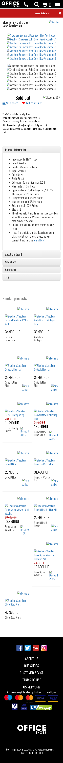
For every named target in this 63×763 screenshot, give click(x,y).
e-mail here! (39, 240)
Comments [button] (10, 269)
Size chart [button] (10, 262)
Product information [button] (15, 149)
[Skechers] (56, 20)
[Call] (26, 4)
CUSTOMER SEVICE (31, 672)
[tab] (31, 150)
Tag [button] (7, 277)
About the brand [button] (13, 254)
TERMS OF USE (31, 679)
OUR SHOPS (31, 665)
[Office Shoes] (10, 4)
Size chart (12, 103)
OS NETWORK (31, 686)
